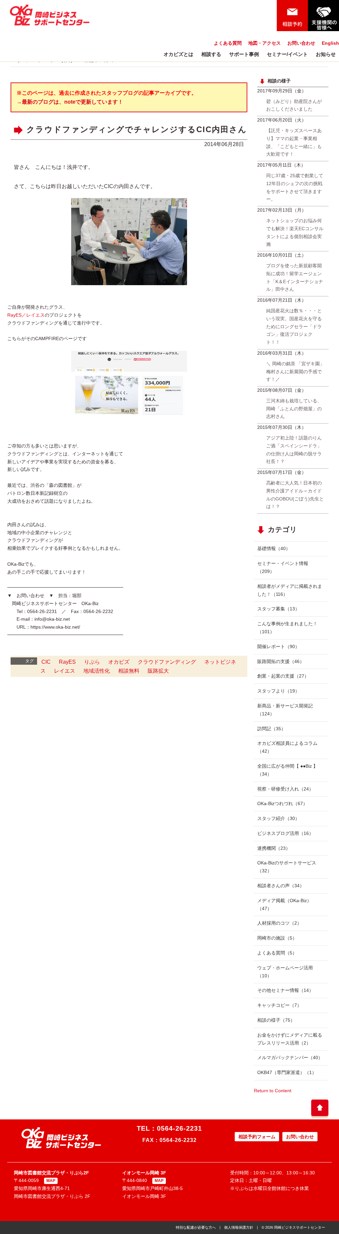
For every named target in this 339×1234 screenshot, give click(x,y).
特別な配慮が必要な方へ (196, 1227)
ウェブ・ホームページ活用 (285, 971)
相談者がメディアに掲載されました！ (289, 590)
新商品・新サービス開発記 (285, 709)
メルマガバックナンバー (290, 1057)
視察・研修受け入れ (285, 789)
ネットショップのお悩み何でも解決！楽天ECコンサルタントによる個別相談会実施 (294, 232)
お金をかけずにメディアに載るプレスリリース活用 (289, 1039)
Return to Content (272, 1090)
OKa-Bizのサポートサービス (286, 866)
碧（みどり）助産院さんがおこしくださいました (294, 105)
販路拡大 (158, 671)
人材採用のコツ (279, 923)
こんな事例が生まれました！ (287, 627)
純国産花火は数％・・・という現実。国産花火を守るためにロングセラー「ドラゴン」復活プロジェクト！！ (294, 326)
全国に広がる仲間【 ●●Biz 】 (287, 770)
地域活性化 (96, 671)
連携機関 (273, 848)
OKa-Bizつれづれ (282, 803)
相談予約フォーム (256, 1136)
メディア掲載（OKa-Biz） (284, 904)
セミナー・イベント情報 (282, 567)
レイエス (64, 671)
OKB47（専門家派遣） (286, 1072)
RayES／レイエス (26, 315)
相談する (211, 54)
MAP (50, 1180)
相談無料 (128, 671)
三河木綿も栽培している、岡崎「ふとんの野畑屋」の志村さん (294, 408)
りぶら (92, 662)
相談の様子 (276, 1020)
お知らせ (326, 54)
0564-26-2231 (179, 1128)
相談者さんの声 (280, 885)
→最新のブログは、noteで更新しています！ (70, 102)
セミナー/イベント (287, 54)
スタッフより (278, 691)
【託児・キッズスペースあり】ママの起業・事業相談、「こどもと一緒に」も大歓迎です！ (294, 142)
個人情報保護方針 (238, 1227)
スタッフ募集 (278, 608)
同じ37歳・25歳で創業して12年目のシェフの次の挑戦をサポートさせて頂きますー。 (294, 187)
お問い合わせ (301, 43)
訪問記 (271, 728)
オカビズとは (178, 54)
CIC (46, 662)
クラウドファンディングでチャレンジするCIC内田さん (136, 129)
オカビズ (118, 662)
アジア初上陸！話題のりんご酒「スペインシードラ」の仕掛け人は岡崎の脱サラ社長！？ (294, 449)
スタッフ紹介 (278, 818)
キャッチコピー (279, 1005)
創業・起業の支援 (283, 676)
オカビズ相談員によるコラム (287, 747)
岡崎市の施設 (277, 938)
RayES (67, 662)
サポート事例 (244, 54)
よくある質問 (228, 43)
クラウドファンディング (167, 662)
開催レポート (278, 646)
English (330, 43)
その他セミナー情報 (285, 990)
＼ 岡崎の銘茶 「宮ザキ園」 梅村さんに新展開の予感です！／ (295, 371)
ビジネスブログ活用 (285, 833)
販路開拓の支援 (280, 661)
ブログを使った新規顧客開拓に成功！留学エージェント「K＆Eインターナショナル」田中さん (294, 277)
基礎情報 (273, 548)
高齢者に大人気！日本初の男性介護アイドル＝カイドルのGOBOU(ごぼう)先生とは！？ (295, 494)
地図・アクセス (264, 43)
